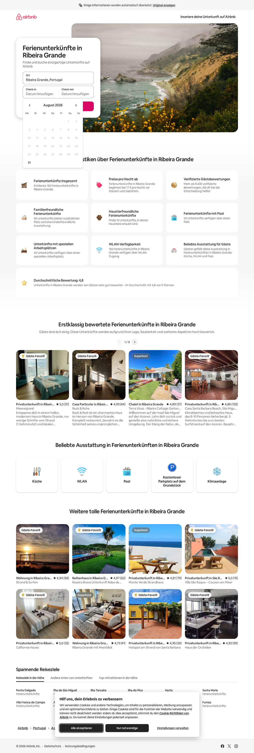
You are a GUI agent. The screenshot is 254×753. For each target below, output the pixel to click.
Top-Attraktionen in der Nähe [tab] (118, 678)
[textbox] (40, 93)
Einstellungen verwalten (173, 728)
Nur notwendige (127, 728)
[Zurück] (119, 342)
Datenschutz (52, 746)
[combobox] (58, 79)
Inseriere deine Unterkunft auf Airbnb (208, 17)
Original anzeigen (164, 5)
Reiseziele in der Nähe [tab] (30, 678)
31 (29, 162)
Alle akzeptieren (81, 728)
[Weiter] (134, 342)
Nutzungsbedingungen (80, 746)
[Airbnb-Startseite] (26, 16)
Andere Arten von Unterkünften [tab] (71, 678)
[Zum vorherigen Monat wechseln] (30, 105)
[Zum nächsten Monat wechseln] (76, 105)
